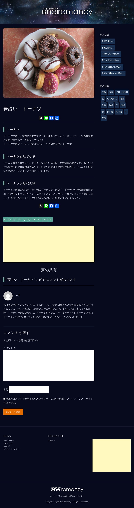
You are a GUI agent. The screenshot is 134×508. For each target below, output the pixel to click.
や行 (40, 219)
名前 (5, 389)
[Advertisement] (48, 244)
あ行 (6, 219)
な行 (25, 219)
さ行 (15, 219)
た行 (20, 219)
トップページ (8, 440)
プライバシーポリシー (11, 449)
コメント (9, 348)
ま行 (35, 219)
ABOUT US (7, 443)
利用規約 (6, 446)
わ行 (50, 219)
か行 (11, 219)
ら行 (45, 219)
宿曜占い (51, 440)
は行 (30, 219)
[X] (41, 118)
